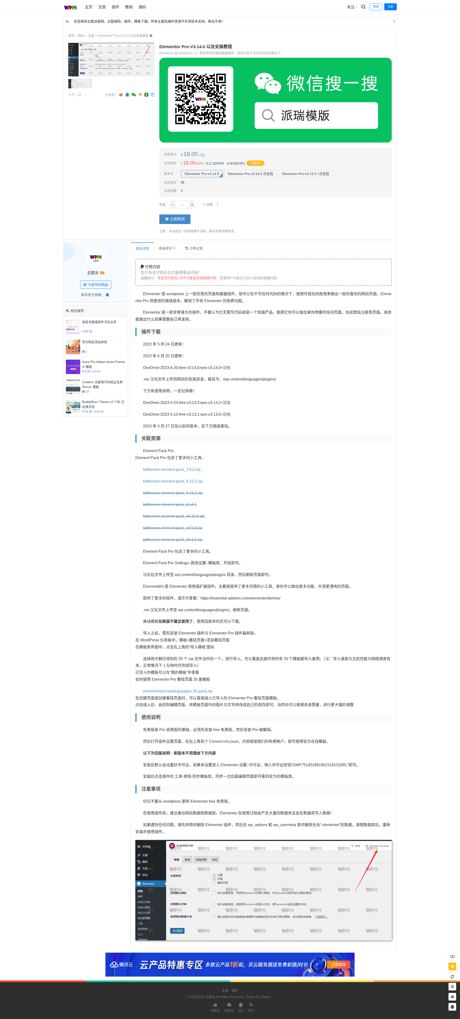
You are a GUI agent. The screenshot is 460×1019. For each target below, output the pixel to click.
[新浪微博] (121, 95)
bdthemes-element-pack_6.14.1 (170, 504)
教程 (129, 7)
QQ (240, 1010)
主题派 (92, 273)
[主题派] (70, 13)
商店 (81, 35)
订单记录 (196, 248)
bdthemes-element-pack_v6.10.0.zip (174, 516)
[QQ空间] (140, 94)
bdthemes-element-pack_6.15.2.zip (173, 493)
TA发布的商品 (97, 285)
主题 (91, 35)
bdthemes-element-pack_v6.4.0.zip (172, 540)
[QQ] (107, 295)
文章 (102, 7)
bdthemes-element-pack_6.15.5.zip (173, 481)
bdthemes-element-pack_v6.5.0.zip (172, 528)
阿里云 (215, 1010)
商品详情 (142, 248)
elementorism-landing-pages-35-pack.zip (178, 691)
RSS (251, 1010)
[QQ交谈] (452, 1007)
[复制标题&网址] (153, 95)
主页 (88, 7)
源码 (142, 7)
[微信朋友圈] (134, 95)
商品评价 (167, 248)
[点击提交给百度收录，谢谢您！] (151, 35)
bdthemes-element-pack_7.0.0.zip (172, 469)
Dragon (265, 997)
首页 (71, 35)
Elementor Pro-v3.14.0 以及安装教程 (123, 35)
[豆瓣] (146, 95)
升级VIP (255, 163)
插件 (115, 7)
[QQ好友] (127, 95)
